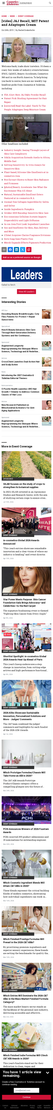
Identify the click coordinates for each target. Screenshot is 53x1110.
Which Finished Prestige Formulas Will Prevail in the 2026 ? (23, 941)
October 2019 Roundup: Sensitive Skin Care (26, 213)
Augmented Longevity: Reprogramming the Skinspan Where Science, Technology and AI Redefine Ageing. (20, 349)
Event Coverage (26, 16)
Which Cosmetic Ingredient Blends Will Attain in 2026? (24, 884)
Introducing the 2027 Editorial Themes (18, 376)
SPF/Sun (4, 310)
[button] (26, 128)
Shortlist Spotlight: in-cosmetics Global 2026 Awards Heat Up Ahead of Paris (24, 658)
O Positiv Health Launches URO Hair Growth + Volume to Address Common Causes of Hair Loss (20, 392)
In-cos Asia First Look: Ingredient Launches (26, 224)
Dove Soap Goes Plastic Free (18, 239)
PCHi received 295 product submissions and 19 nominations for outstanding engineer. (26, 838)
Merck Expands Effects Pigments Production (27, 242)
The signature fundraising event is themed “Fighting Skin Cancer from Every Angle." (25, 612)
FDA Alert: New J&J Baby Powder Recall (25, 94)
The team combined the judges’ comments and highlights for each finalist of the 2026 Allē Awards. (25, 727)
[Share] (10, 249)
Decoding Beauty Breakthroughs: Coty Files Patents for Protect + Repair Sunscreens (20, 317)
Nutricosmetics (7, 385)
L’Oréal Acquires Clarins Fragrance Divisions (27, 235)
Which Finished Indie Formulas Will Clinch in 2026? (25, 1057)
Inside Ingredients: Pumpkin (19, 209)
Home (4, 16)
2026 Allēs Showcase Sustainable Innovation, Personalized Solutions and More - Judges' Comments (24, 716)
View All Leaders (26, 291)
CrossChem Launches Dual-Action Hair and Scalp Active (21, 363)
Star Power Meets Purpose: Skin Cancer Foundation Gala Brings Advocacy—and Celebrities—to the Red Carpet (24, 602)
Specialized (6, 326)
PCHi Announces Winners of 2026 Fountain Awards (26, 831)
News (12, 16)
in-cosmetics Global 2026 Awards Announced (21, 542)
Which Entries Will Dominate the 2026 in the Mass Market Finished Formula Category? (25, 998)
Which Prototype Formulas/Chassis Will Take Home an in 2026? (24, 774)
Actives (4, 358)
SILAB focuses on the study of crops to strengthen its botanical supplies (24, 486)
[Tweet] (22, 249)
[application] (26, 128)
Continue (26, 1097)
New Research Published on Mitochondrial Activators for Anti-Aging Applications (18, 408)
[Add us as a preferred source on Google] (28, 249)
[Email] (4, 249)
